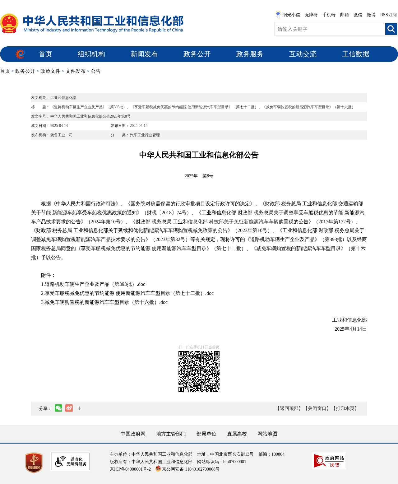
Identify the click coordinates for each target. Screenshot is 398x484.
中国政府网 (133, 433)
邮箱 (344, 14)
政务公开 (197, 54)
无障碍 (311, 14)
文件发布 (76, 71)
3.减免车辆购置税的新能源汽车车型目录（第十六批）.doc (104, 302)
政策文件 (50, 71)
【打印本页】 (345, 408)
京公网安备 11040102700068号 (191, 469)
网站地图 (267, 433)
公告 (96, 71)
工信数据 (355, 54)
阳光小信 (291, 14)
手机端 (329, 14)
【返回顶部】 (289, 408)
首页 (45, 54)
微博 (371, 14)
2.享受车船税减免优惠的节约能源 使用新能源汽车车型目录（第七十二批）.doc (127, 293)
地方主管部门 (171, 433)
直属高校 (237, 433)
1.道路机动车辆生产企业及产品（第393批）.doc (93, 284)
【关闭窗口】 (317, 408)
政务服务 (250, 54)
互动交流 (303, 54)
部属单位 (206, 433)
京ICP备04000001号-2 (130, 469)
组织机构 (91, 54)
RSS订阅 (388, 14)
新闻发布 (144, 54)
